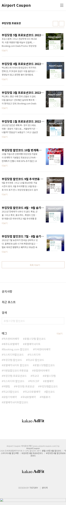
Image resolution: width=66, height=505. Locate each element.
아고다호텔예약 (32, 391)
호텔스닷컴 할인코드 (35, 338)
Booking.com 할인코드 (16, 349)
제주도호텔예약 (11, 344)
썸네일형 (55, 23)
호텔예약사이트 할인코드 (16, 365)
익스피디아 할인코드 (13, 381)
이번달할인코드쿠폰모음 (15, 370)
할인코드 (50, 391)
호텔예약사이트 (32, 344)
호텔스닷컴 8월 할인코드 (51, 450)
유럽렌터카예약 (42, 370)
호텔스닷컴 (50, 376)
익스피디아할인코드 (13, 354)
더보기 (59, 333)
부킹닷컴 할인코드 (12, 360)
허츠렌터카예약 (11, 338)
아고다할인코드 (11, 391)
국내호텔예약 (29, 397)
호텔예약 (49, 381)
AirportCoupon (33, 448)
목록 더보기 (35, 264)
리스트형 (61, 23)
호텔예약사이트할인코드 (15, 402)
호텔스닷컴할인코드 (44, 365)
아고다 (35, 376)
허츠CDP (34, 381)
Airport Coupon (16, 5)
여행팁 (6, 386)
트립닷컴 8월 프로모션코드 (32, 453)
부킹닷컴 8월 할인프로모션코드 (47, 454)
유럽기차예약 (10, 397)
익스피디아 (34, 354)
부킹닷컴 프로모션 (24, 386)
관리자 (45, 487)
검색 (60, 320)
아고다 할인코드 (35, 360)
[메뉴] (62, 5)
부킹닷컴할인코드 (49, 386)
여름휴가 (45, 397)
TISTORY (34, 487)
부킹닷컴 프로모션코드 (15, 376)
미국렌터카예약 (42, 349)
